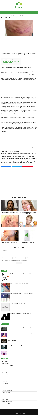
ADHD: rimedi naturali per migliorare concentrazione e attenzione (21, 351)
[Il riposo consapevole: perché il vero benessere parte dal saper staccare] (4, 335)
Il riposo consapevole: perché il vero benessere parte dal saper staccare (22, 333)
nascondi (11, 59)
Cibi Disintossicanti (5, 361)
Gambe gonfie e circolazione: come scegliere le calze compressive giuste (22, 327)
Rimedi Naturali (7, 15)
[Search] (37, 12)
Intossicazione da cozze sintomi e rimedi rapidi (18, 303)
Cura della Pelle (13, 15)
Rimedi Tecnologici (5, 399)
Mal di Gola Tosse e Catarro (7, 390)
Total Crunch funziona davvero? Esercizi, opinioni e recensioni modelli (21, 273)
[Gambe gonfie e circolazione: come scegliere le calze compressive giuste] (4, 329)
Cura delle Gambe (6, 385)
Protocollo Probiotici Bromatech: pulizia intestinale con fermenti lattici (21, 293)
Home (2, 15)
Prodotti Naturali (4, 372)
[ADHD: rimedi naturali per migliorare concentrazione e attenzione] (4, 353)
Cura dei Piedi (5, 381)
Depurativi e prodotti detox (7, 370)
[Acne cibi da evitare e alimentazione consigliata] (28, 221)
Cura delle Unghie (5, 388)
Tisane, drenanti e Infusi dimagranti (7, 403)
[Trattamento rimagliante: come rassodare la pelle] (10, 205)
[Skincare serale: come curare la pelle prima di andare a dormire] (28, 205)
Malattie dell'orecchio (6, 392)
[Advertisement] (19, 44)
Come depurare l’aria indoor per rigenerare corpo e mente (19, 345)
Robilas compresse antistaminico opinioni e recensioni (19, 283)
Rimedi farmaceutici (5, 374)
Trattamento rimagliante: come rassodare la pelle (9, 212)
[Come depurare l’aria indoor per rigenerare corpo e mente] (4, 347)
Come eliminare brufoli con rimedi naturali (9, 242)
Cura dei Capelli (5, 379)
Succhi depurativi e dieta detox (7, 401)
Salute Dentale (5, 397)
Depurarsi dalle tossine (5, 363)
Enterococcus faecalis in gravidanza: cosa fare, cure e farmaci (20, 313)
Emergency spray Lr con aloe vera (28, 242)
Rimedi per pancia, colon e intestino (8, 394)
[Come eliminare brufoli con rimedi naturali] (10, 235)
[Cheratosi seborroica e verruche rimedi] (10, 221)
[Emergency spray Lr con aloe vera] (28, 235)
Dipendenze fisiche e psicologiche (8, 365)
